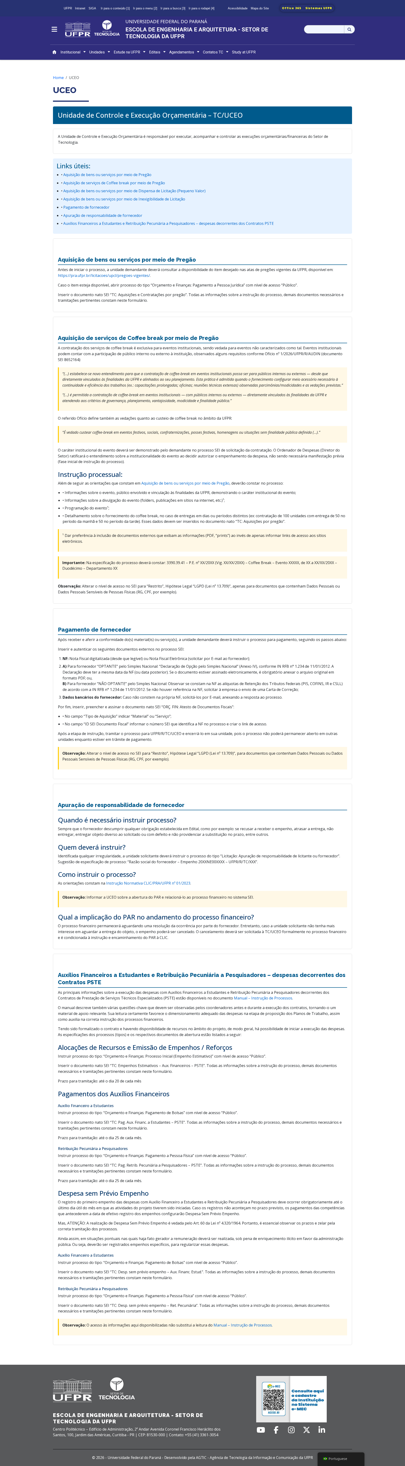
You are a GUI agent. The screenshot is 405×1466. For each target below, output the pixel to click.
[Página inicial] (54, 52)
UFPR (68, 8)
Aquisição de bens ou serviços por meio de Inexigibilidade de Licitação (123, 199)
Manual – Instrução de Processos (263, 998)
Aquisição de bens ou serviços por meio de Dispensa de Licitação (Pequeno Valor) (134, 190)
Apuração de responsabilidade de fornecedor (102, 215)
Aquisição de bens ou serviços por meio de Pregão (106, 174)
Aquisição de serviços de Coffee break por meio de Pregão (113, 182)
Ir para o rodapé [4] (201, 8)
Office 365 (291, 8)
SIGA (92, 8)
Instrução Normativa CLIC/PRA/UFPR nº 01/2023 (148, 883)
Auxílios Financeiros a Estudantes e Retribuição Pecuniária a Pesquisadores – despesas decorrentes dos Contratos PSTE (168, 223)
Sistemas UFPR (318, 8)
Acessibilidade (238, 8)
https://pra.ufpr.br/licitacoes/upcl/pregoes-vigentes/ (104, 275)
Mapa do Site (260, 8)
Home (58, 77)
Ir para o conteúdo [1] (115, 8)
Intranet (80, 8)
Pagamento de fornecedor (85, 207)
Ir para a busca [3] (173, 8)
